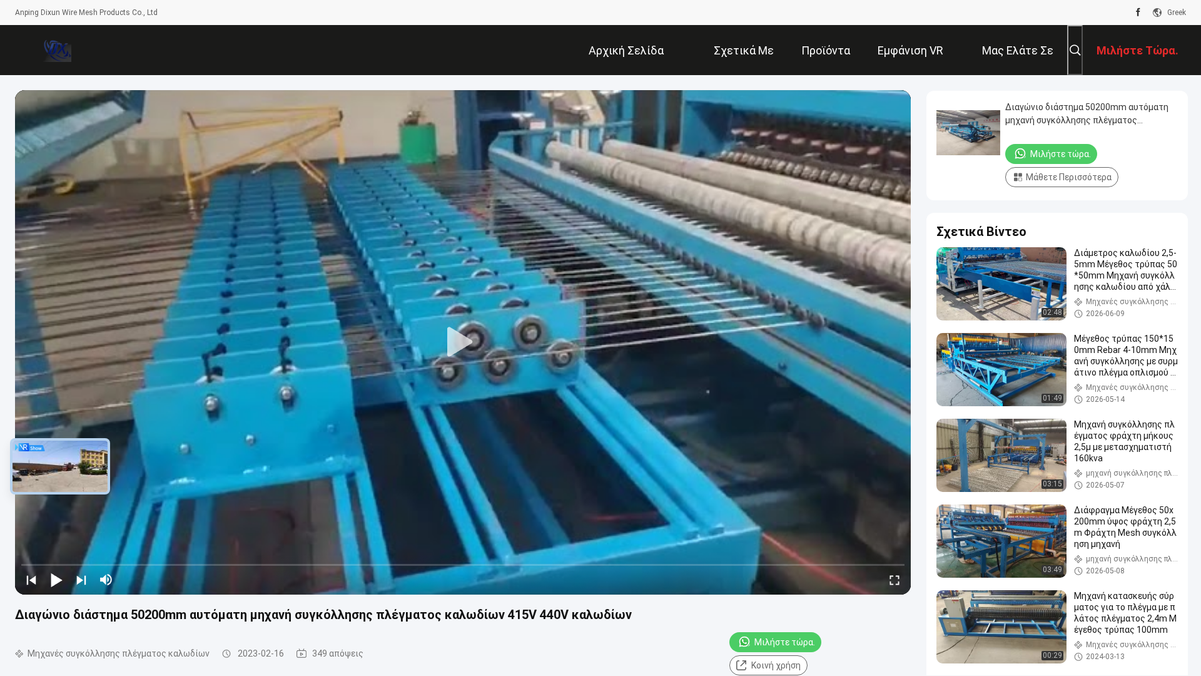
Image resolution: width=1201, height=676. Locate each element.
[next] (81, 579)
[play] (463, 342)
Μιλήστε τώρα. (784, 642)
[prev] (31, 579)
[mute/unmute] (106, 579)
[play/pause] (56, 579)
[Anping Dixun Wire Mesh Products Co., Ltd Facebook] (1138, 12)
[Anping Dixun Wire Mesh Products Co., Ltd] (55, 50)
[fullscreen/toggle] (894, 579)
